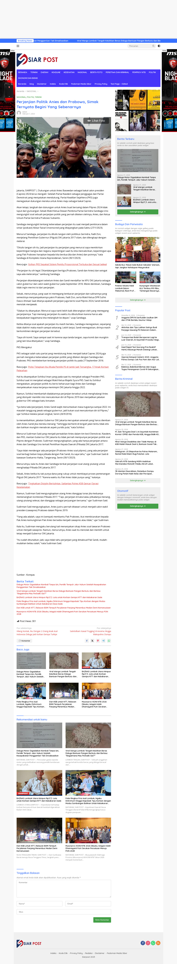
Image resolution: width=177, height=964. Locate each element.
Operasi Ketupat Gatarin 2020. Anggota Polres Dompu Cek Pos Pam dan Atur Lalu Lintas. (140, 358)
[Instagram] (148, 943)
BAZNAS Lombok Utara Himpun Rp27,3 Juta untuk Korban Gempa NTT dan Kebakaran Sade (59, 597)
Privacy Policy (101, 84)
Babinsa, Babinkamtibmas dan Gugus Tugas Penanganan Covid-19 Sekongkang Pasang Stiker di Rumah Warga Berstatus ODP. (140, 368)
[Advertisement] (83, 19)
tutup (13, 50)
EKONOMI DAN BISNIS (28, 78)
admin (24, 112)
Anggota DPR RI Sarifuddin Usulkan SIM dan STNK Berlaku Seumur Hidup (139, 318)
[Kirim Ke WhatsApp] (109, 641)
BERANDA (22, 72)
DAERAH (44, 72)
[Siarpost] (37, 59)
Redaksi (89, 953)
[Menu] (18, 46)
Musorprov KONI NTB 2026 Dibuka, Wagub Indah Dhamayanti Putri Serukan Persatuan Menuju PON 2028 (62, 612)
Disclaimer (42, 84)
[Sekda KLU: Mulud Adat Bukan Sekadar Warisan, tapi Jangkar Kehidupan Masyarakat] (137, 249)
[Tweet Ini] (92, 641)
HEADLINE (56, 72)
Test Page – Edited (119, 84)
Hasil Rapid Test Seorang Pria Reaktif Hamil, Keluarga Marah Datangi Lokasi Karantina (139, 348)
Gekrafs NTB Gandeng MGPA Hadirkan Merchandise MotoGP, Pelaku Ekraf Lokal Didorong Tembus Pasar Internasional (134, 462)
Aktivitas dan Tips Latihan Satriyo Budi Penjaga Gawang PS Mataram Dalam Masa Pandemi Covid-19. (139, 328)
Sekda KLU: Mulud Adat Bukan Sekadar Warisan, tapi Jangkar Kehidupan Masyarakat (137, 266)
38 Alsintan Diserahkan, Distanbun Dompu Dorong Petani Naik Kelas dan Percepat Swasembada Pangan (134, 472)
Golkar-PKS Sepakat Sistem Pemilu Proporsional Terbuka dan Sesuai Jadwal (67, 264)
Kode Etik (63, 84)
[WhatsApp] (153, 943)
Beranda (22, 84)
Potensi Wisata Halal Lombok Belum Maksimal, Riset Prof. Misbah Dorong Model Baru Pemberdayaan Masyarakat (125, 288)
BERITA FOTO (96, 72)
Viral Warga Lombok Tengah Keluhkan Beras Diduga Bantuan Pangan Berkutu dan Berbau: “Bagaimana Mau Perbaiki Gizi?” (92, 40)
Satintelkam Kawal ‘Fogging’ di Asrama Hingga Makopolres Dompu (90, 631)
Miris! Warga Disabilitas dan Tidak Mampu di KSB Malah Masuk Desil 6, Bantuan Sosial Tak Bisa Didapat (136, 442)
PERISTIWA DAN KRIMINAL (117, 72)
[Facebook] (143, 943)
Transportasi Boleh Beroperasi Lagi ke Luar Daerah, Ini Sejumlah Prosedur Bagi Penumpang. (140, 338)
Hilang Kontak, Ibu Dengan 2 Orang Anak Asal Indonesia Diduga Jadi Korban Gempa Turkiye (37, 631)
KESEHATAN (69, 72)
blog (32, 84)
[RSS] (158, 943)
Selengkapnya (137, 211)
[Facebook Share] (87, 641)
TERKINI (33, 72)
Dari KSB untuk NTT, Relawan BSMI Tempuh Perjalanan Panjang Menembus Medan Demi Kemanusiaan (64, 608)
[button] (153, 46)
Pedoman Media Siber (81, 84)
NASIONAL (82, 72)
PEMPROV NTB (139, 72)
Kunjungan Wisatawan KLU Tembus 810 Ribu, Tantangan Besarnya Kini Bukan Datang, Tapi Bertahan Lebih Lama (150, 288)
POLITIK (152, 72)
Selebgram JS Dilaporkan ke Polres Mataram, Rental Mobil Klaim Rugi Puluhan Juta (136, 452)
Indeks (53, 84)
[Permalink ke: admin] (19, 112)
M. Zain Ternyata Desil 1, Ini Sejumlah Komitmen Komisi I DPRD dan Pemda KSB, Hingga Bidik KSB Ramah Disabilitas (137, 433)
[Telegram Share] (103, 641)
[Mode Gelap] (159, 46)
